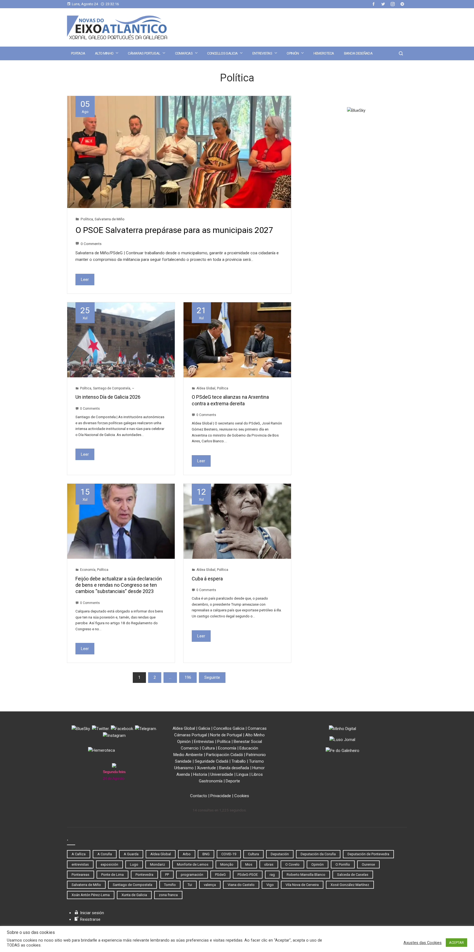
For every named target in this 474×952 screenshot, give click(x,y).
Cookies (241, 795)
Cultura (208, 748)
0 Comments (91, 243)
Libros (257, 774)
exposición (109, 864)
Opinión (293, 53)
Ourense (368, 864)
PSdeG (220, 875)
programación (192, 875)
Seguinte (212, 677)
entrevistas (80, 864)
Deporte (233, 781)
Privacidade (220, 795)
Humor (258, 767)
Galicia (204, 728)
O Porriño (342, 864)
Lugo (134, 864)
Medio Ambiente (188, 754)
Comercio (190, 748)
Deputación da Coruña (318, 854)
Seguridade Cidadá (211, 761)
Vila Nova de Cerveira (302, 885)
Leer (85, 279)
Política (87, 219)
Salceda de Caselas (352, 875)
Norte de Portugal (226, 734)
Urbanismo (184, 767)
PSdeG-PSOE (248, 875)
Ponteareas (80, 875)
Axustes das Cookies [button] (423, 942)
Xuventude (206, 767)
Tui (190, 885)
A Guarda (131, 854)
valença (210, 885)
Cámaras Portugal (144, 53)
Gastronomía (210, 781)
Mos (248, 864)
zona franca (168, 895)
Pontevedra (144, 875)
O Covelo (292, 864)
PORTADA (78, 53)
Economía (87, 570)
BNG (206, 854)
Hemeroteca (324, 53)
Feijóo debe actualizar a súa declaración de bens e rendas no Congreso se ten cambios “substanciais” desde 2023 (118, 585)
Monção (226, 864)
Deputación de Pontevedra (368, 854)
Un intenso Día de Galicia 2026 (107, 397)
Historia (200, 774)
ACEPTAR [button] (456, 942)
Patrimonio (256, 754)
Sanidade (183, 761)
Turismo (256, 761)
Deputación (280, 854)
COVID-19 (228, 854)
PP (167, 875)
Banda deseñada (358, 53)
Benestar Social (248, 741)
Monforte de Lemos (192, 864)
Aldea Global (205, 388)
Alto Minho (104, 53)
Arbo (187, 854)
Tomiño (170, 885)
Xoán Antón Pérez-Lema (91, 895)
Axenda (183, 774)
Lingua (242, 774)
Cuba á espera (207, 579)
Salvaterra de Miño (110, 219)
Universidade (221, 774)
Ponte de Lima (112, 875)
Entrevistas (262, 53)
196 (188, 677)
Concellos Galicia (222, 53)
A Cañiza (79, 854)
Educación (248, 748)
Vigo (270, 885)
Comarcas (184, 53)
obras (268, 864)
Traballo (239, 761)
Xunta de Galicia (134, 895)
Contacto (198, 795)
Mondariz (157, 864)
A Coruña (104, 854)
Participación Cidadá (224, 754)
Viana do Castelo (241, 885)
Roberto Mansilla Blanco (306, 875)
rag (272, 875)
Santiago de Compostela (111, 388)
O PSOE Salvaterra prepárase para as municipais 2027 (174, 230)
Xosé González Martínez (350, 885)
